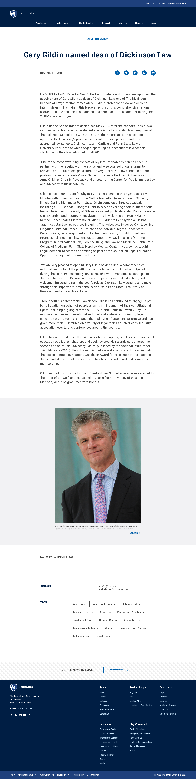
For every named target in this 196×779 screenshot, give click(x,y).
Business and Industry (85, 628)
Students (105, 612)
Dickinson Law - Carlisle (133, 628)
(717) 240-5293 (120, 589)
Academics (78, 604)
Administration (98, 39)
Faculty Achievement (104, 604)
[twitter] (126, 73)
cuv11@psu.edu (108, 586)
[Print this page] (153, 73)
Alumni (108, 628)
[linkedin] (135, 73)
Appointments (132, 620)
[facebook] (117, 73)
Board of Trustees (82, 612)
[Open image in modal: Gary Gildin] (98, 465)
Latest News (102, 636)
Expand (133, 533)
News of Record (108, 620)
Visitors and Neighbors (130, 612)
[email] (144, 73)
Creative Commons (123, 528)
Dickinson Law (80, 636)
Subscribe (118, 670)
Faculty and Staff (82, 620)
